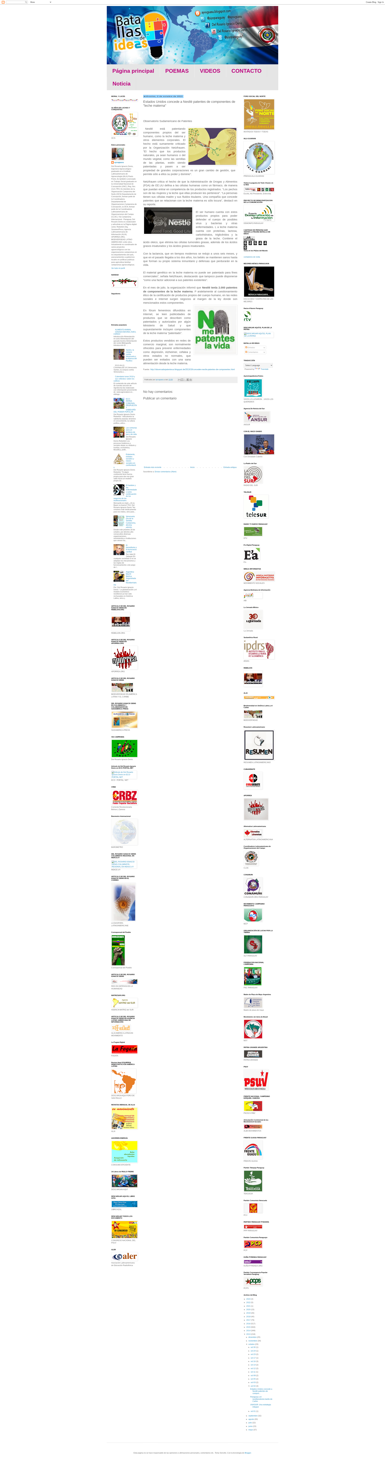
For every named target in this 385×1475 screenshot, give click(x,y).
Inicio (192, 467)
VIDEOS (210, 71)
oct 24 (253, 1351)
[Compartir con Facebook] (187, 379)
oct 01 (253, 1411)
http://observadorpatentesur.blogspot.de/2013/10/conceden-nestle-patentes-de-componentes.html (192, 369)
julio (250, 1423)
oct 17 (253, 1358)
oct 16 (253, 1361)
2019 (248, 1313)
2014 (248, 1331)
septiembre (253, 1416)
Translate (264, 369)
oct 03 (253, 1382)
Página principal (133, 71)
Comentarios (252, 352)
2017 (248, 1320)
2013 (248, 1334)
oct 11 (253, 1372)
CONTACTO (246, 71)
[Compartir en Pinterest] (190, 379)
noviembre (253, 1341)
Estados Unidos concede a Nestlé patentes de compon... (261, 1391)
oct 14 (253, 1365)
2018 (248, 1317)
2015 (248, 1327)
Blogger (248, 1453)
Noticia (121, 84)
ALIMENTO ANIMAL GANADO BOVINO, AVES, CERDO (125, 332)
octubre (251, 1344)
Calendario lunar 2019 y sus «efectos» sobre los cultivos (124, 379)
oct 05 (253, 1379)
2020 (248, 1310)
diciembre (252, 1337)
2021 (248, 1306)
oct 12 (253, 1368)
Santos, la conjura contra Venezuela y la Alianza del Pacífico (131, 355)
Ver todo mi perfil (118, 268)
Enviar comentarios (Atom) (165, 472)
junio (250, 1426)
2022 (248, 1302)
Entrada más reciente (152, 467)
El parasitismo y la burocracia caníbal (131, 548)
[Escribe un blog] (182, 379)
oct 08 (253, 1375)
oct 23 (253, 1354)
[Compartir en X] (184, 379)
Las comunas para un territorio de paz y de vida (131, 431)
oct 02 (253, 1386)
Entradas (251, 348)
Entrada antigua (230, 467)
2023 (248, 1299)
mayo (250, 1430)
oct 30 (253, 1347)
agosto (251, 1419)
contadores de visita (252, 257)
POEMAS (177, 71)
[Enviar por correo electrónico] (179, 379)
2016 (248, 1324)
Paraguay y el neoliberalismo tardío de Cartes (261, 1399)
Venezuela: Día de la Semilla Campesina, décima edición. (131, 521)
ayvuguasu (119, 162)
